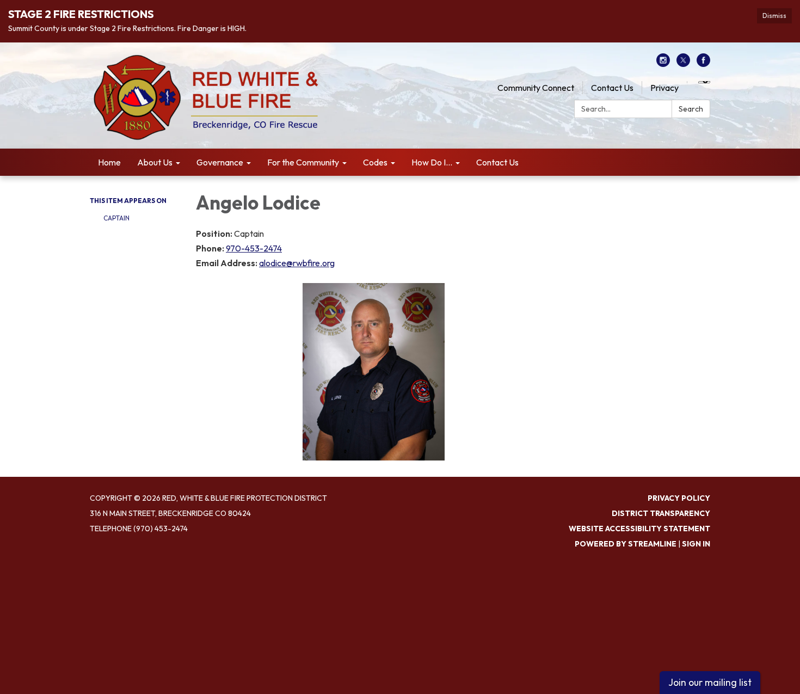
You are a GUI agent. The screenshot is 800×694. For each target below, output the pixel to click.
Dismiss (774, 15)
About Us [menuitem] (155, 162)
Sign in (696, 544)
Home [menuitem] (109, 162)
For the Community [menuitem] (303, 162)
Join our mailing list (710, 682)
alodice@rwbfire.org (297, 262)
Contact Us (612, 87)
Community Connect (535, 87)
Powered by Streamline (625, 544)
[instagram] (663, 63)
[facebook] (703, 63)
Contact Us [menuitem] (497, 162)
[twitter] (683, 63)
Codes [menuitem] (375, 162)
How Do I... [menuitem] (431, 162)
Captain (116, 218)
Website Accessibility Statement (639, 528)
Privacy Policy (679, 498)
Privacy (664, 87)
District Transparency (661, 513)
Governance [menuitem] (219, 162)
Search (691, 109)
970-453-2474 (254, 248)
